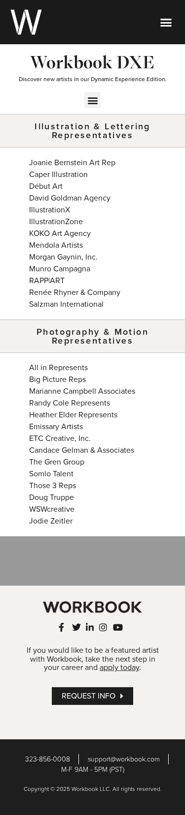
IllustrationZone (56, 222)
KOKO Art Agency (60, 233)
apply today (119, 667)
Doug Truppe (51, 497)
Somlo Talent (51, 474)
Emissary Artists (56, 427)
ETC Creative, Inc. (60, 438)
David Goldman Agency (70, 198)
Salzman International (66, 304)
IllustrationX (49, 210)
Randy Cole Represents (69, 403)
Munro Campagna (59, 269)
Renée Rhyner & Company (74, 292)
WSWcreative (51, 509)
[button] (166, 22)
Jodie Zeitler (51, 521)
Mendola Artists (56, 245)
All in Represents (58, 368)
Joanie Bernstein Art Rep (72, 163)
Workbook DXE (92, 62)
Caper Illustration (58, 174)
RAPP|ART (47, 281)
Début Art (46, 186)
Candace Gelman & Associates (81, 450)
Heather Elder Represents (73, 415)
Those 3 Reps (52, 486)
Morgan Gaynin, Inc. (63, 257)
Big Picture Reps (57, 379)
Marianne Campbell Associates (82, 391)
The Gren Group (56, 462)
